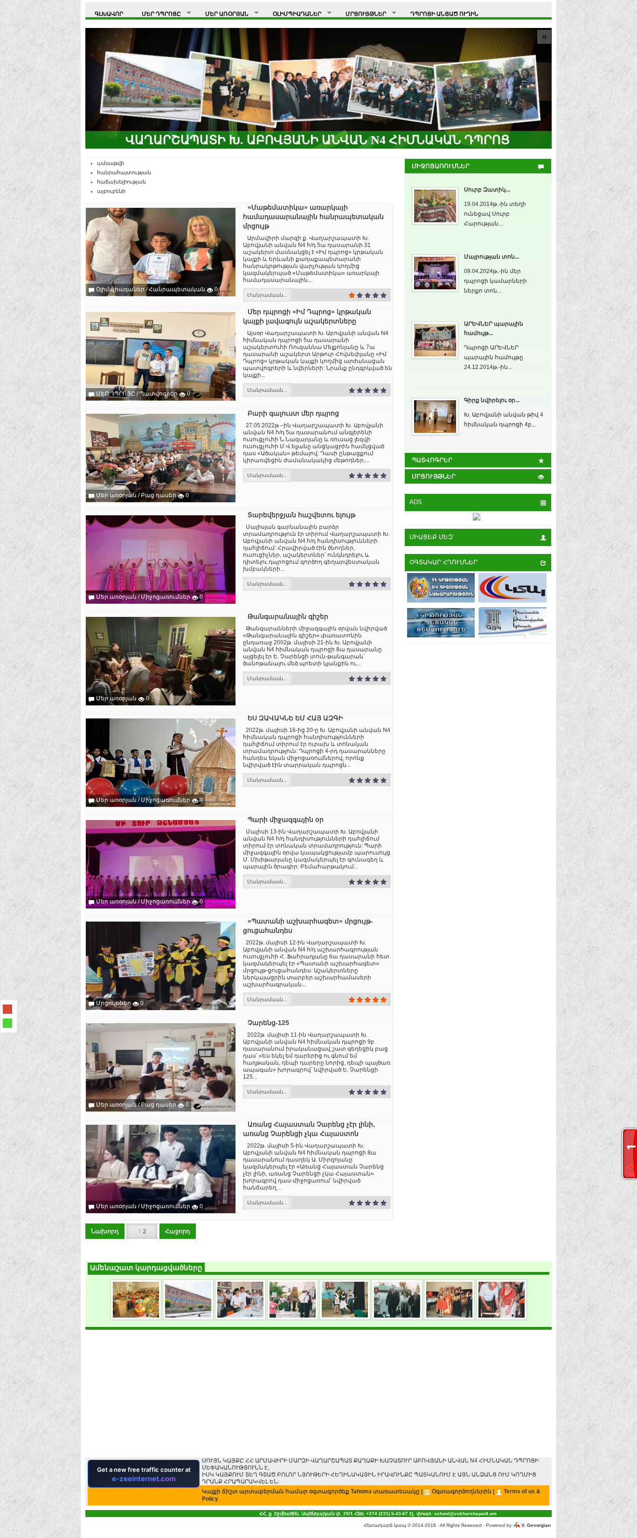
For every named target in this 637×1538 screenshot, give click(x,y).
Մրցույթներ (113, 1003)
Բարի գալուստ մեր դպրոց (293, 413)
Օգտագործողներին (461, 1491)
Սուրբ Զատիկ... (487, 189)
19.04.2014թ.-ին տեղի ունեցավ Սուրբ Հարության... (495, 214)
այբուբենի (111, 191)
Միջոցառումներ (165, 597)
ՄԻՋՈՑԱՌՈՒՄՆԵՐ (441, 166)
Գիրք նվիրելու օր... (491, 400)
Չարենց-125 (268, 1022)
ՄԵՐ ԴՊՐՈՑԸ (115, 393)
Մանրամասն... (267, 295)
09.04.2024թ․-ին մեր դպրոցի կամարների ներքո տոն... (495, 281)
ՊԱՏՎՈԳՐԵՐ (432, 460)
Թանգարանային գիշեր (288, 616)
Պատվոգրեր (158, 393)
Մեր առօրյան (116, 495)
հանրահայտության (124, 172)
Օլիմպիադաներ (120, 289)
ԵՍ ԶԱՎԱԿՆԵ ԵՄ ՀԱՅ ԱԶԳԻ (295, 718)
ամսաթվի (110, 163)
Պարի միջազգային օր (286, 819)
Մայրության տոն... (491, 256)
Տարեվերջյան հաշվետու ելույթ (301, 515)
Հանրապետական (177, 289)
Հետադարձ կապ (385, 1525)
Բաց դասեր (158, 495)
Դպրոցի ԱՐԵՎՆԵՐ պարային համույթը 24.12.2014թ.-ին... (493, 357)
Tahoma (361, 1491)
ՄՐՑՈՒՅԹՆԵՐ (434, 476)
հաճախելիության (121, 182)
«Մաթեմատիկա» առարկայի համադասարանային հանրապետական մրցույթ (313, 217)
